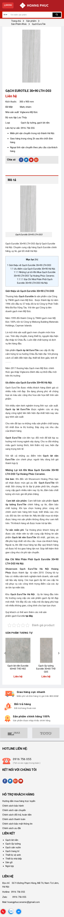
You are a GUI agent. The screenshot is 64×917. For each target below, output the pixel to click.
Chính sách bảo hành (13, 805)
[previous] (5, 659)
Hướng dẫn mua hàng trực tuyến (18, 801)
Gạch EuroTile (39, 24)
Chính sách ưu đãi (11, 828)
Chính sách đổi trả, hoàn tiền (17, 814)
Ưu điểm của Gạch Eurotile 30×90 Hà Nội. (32, 269)
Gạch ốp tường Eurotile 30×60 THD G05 (46, 668)
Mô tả (12, 180)
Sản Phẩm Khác (19, 24)
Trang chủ (16, 21)
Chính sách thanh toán (13, 819)
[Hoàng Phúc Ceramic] (34, 5)
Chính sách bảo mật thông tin (17, 823)
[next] (58, 659)
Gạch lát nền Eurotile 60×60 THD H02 (17, 667)
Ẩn (36, 259)
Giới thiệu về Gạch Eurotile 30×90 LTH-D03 (29, 265)
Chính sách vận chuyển (14, 810)
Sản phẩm (31, 21)
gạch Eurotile (19, 616)
